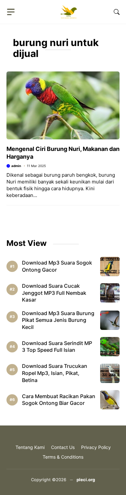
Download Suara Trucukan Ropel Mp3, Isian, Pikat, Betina (54, 373)
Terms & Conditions (63, 457)
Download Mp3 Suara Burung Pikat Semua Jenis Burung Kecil (58, 320)
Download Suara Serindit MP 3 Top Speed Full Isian (57, 346)
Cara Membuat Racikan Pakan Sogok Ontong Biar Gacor (58, 399)
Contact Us (63, 447)
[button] (117, 12)
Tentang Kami (30, 447)
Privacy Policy (96, 447)
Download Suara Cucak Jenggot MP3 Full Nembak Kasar (54, 293)
